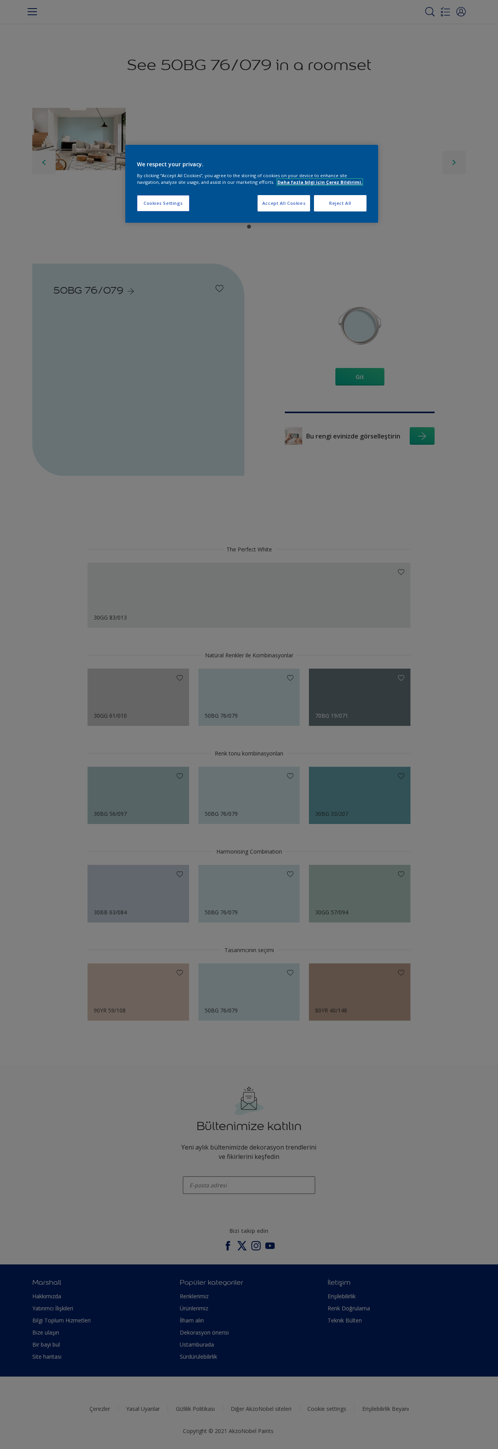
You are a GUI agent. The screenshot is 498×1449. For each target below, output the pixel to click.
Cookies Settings (163, 203)
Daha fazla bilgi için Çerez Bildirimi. (319, 182)
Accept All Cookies (283, 203)
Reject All (340, 203)
